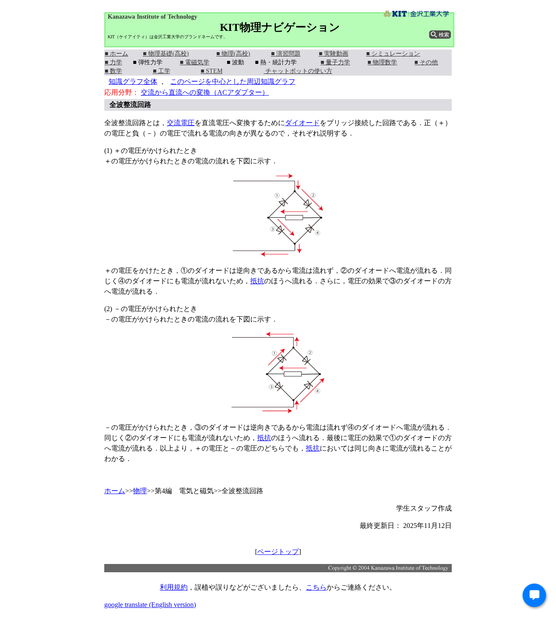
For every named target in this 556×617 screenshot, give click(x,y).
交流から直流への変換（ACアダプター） (205, 92)
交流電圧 (181, 122)
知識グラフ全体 (133, 81)
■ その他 (426, 62)
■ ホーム (116, 53)
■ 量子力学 (335, 62)
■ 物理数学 (382, 62)
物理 (140, 490)
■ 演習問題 (286, 53)
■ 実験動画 (333, 53)
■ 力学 (113, 62)
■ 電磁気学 (194, 62)
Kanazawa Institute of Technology (152, 16)
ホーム (114, 490)
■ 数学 (113, 71)
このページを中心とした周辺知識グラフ (232, 81)
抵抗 (257, 281)
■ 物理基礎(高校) (166, 53)
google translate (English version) (150, 604)
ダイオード (302, 122)
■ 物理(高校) (233, 53)
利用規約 (174, 587)
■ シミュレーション (393, 53)
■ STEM (211, 71)
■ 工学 (161, 71)
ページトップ (278, 551)
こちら (316, 587)
